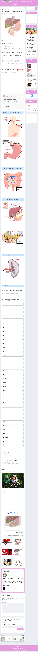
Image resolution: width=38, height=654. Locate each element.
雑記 (31, 1)
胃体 (3, 331)
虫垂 (3, 374)
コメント (4, 602)
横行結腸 (4, 382)
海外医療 (22, 532)
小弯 (3, 339)
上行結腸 (4, 378)
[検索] (36, 8)
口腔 (3, 304)
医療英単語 (10, 535)
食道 (3, 311)
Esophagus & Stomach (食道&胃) (10, 99)
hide (10, 96)
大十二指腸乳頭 (5, 437)
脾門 (3, 445)
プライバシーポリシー (21, 648)
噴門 (3, 323)
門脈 (3, 417)
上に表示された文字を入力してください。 (9, 624)
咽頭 (3, 308)
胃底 (3, 327)
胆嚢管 (4, 410)
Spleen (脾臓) (6, 104)
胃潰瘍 (4, 347)
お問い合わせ (15, 4)
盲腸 (3, 370)
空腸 (3, 359)
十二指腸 (4, 355)
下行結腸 (4, 386)
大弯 (3, 343)
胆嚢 (3, 406)
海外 (28, 1)
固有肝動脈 (4, 421)
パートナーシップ (23, 1)
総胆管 (4, 413)
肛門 (3, 398)
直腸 (3, 394)
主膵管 (4, 429)
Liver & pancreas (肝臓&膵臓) (9, 103)
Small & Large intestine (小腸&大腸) (10, 101)
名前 (3, 615)
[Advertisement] (13, 85)
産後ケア (17, 1)
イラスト (5, 535)
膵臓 (3, 425)
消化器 (19, 535)
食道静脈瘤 (4, 315)
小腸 (3, 351)
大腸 (3, 366)
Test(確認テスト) (7, 106)
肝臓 (3, 402)
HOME (19, 646)
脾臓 (3, 441)
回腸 (3, 362)
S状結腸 (4, 390)
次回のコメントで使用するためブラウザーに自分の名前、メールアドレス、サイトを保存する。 (13, 620)
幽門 (3, 335)
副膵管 (4, 433)
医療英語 (15, 535)
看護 (13, 1)
